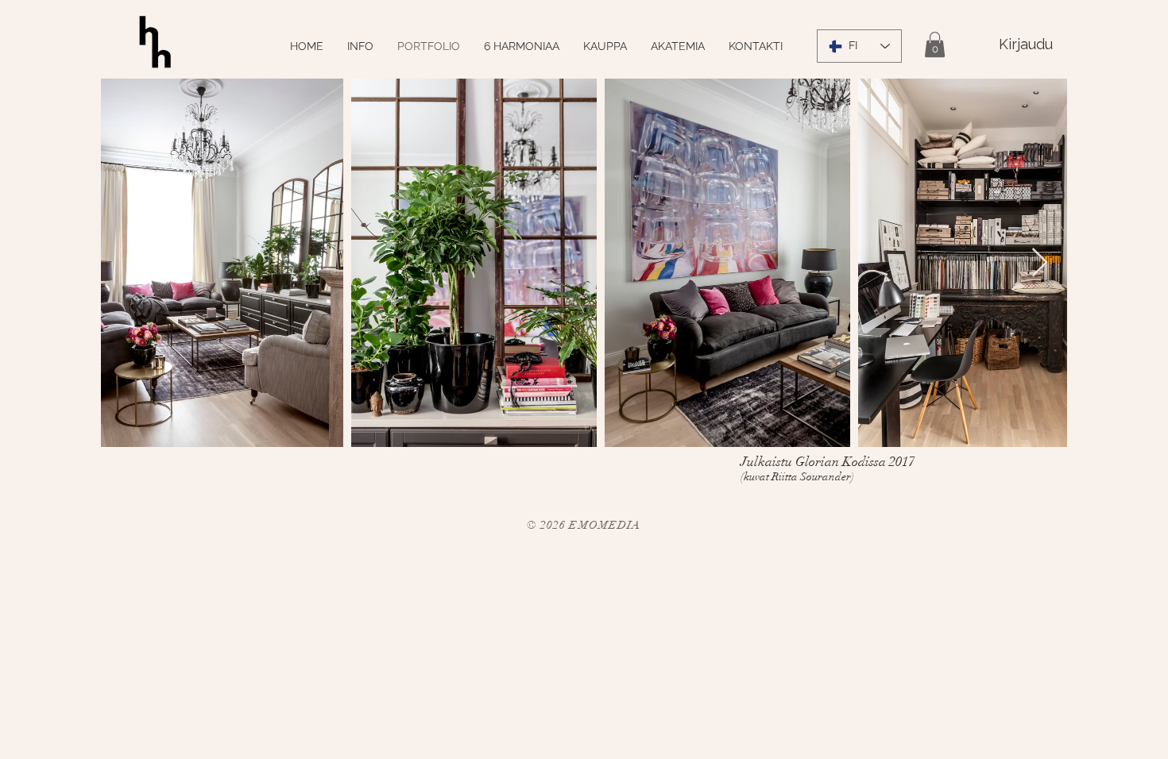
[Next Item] (1040, 263)
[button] (935, 44)
